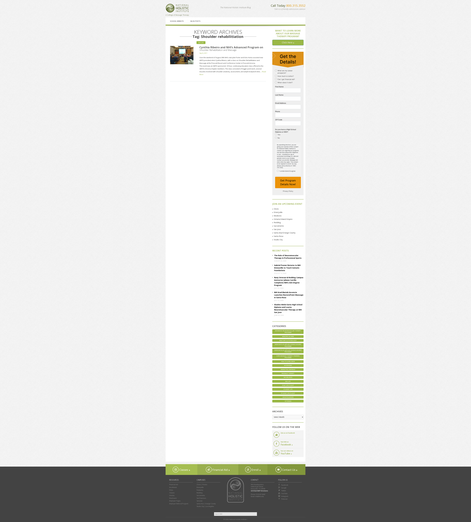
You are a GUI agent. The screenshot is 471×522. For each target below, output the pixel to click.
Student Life (288, 389)
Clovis (276, 209)
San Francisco (201, 498)
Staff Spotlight (288, 385)
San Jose (277, 229)
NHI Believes (288, 377)
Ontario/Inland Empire (283, 219)
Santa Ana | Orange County (206, 504)
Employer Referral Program (178, 504)
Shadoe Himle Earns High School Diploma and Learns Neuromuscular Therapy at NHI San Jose (288, 308)
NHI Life (201, 43)
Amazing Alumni (288, 336)
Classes (183, 469)
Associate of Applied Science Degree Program (288, 345)
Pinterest (284, 499)
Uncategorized (288, 397)
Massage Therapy (288, 373)
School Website (177, 21)
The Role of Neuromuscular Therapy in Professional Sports (287, 256)
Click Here (287, 42)
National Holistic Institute (177, 8)
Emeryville (278, 212)
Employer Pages (174, 501)
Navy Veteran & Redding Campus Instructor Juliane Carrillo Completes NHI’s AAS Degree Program (288, 281)
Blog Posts (195, 21)
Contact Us (288, 469)
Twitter (283, 491)
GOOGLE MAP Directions (259, 491)
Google (283, 488)
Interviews (288, 365)
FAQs (171, 490)
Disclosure (173, 498)
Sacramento (279, 226)
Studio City (278, 239)
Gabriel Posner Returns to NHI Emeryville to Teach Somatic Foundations (287, 268)
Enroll (255, 469)
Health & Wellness (288, 361)
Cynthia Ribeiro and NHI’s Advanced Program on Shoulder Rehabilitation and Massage (231, 48)
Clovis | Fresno (202, 485)
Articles (171, 495)
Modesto (277, 215)
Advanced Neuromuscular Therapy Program (288, 331)
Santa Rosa (278, 236)
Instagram (284, 496)
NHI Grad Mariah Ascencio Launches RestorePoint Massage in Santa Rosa (288, 295)
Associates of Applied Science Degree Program (288, 351)
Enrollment (173, 487)
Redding (277, 222)
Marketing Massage (288, 369)
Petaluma (200, 490)
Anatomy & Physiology (288, 340)
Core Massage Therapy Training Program (288, 356)
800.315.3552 (295, 5)
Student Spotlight (288, 393)
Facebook (284, 485)
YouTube (284, 493)
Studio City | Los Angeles (205, 506)
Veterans (288, 401)
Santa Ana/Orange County (284, 232)
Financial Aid (220, 469)
